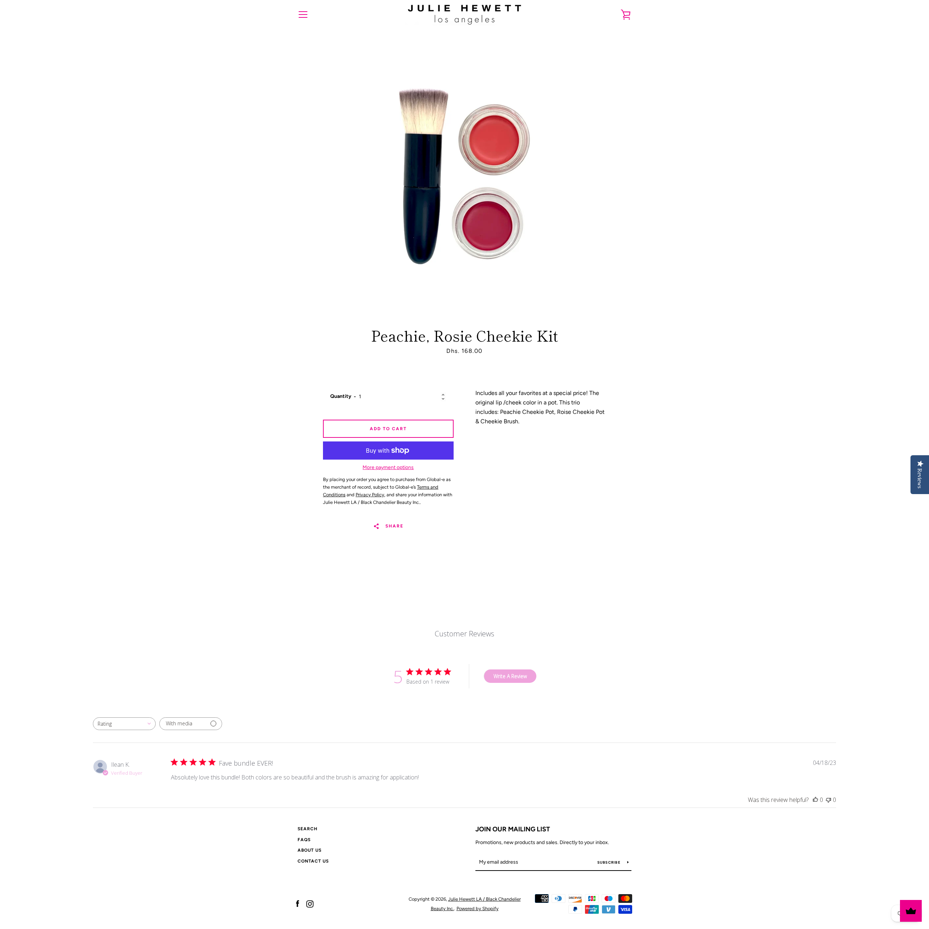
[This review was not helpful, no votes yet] (828, 800)
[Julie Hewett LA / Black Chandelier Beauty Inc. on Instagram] (310, 903)
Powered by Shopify (478, 908)
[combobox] (124, 723)
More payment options (388, 467)
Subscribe (609, 862)
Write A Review (510, 676)
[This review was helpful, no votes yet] (815, 800)
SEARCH (308, 828)
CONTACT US (313, 861)
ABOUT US (310, 850)
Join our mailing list (512, 829)
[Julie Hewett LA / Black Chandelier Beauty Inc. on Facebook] (297, 903)
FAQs (304, 839)
